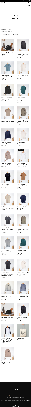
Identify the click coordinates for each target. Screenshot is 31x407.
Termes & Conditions (19, 395)
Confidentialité (11, 395)
